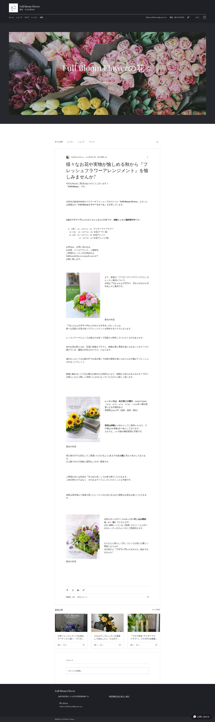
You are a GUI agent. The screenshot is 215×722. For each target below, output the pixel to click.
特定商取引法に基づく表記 (141, 691)
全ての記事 (59, 142)
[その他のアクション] (147, 157)
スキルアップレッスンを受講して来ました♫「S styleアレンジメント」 (107, 637)
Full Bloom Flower (30, 6)
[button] (204, 17)
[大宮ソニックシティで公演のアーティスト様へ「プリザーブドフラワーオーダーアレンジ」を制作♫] (71, 623)
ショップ (81, 142)
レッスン (70, 142)
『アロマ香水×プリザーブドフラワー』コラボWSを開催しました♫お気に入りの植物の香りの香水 (143, 637)
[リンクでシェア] (84, 590)
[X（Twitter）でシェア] (73, 590)
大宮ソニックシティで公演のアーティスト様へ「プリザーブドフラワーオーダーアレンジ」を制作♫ (71, 637)
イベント (92, 142)
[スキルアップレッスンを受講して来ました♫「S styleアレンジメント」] (107, 623)
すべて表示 (156, 609)
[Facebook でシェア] (67, 590)
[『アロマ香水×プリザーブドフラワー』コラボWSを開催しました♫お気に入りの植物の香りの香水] (144, 623)
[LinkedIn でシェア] (78, 590)
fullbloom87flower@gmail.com (156, 17)
